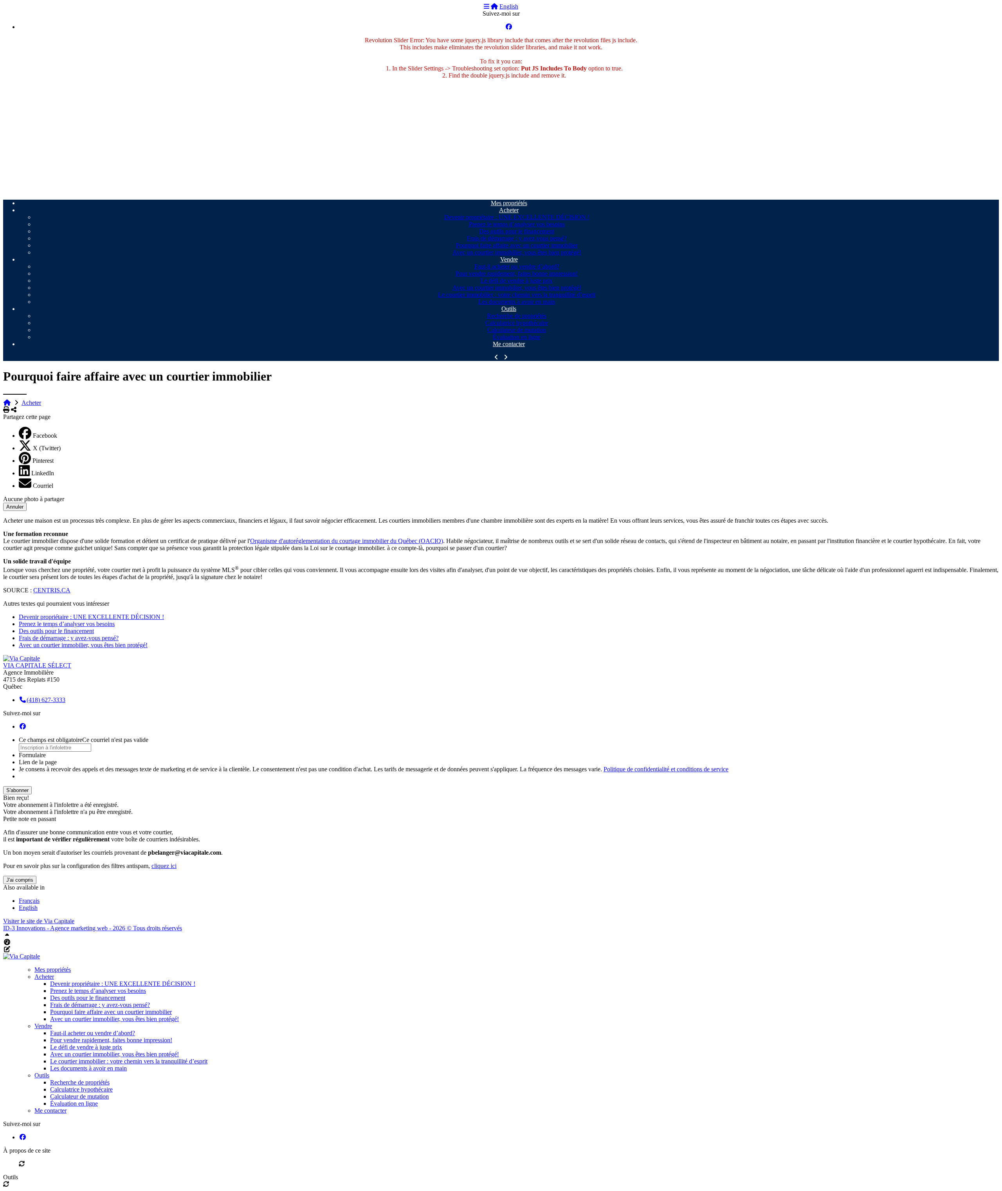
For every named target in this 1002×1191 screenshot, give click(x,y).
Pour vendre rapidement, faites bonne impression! (517, 273)
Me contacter (509, 344)
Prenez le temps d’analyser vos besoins (517, 224)
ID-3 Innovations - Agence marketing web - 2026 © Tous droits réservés (92, 928)
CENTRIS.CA (51, 590)
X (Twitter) (47, 448)
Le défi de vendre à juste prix (517, 280)
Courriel (43, 485)
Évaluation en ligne (517, 337)
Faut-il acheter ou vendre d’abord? (516, 266)
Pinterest (43, 460)
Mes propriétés (509, 203)
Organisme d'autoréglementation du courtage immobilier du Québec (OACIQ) (346, 541)
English (508, 6)
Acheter (509, 210)
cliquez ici (164, 866)
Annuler (14, 507)
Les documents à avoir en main (516, 301)
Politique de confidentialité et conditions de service (666, 769)
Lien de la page (38, 762)
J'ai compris (19, 880)
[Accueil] (494, 6)
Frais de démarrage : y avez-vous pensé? (517, 238)
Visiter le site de (38, 921)
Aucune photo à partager (33, 499)
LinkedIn (42, 473)
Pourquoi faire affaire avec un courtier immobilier (517, 245)
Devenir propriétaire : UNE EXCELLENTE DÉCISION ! (516, 217)
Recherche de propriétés (516, 315)
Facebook (45, 435)
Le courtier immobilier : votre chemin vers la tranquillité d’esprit (516, 294)
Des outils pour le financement (516, 231)
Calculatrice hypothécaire (516, 322)
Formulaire (32, 755)
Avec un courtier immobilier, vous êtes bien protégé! (516, 252)
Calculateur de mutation (516, 330)
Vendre (509, 259)
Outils (508, 308)
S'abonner (17, 790)
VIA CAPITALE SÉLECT (37, 665)
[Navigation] (486, 6)
